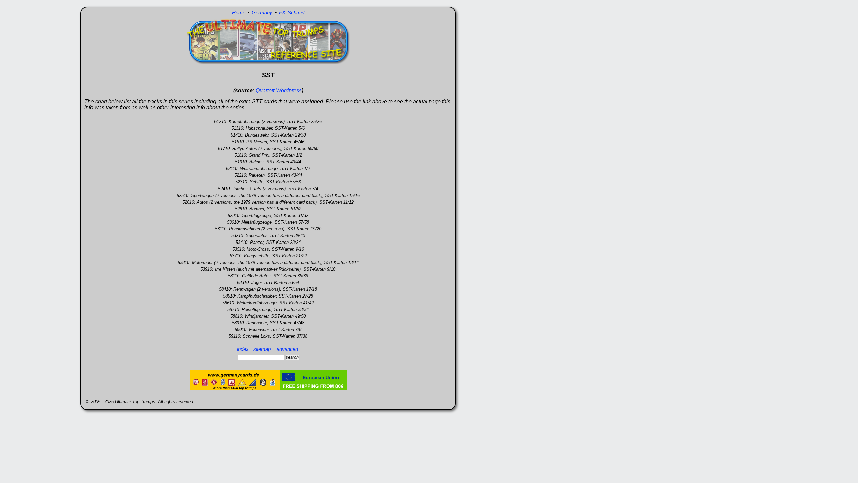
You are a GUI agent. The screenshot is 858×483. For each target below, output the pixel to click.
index (243, 349)
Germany (262, 12)
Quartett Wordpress (279, 90)
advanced (287, 349)
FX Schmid (291, 12)
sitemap (262, 349)
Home (238, 12)
